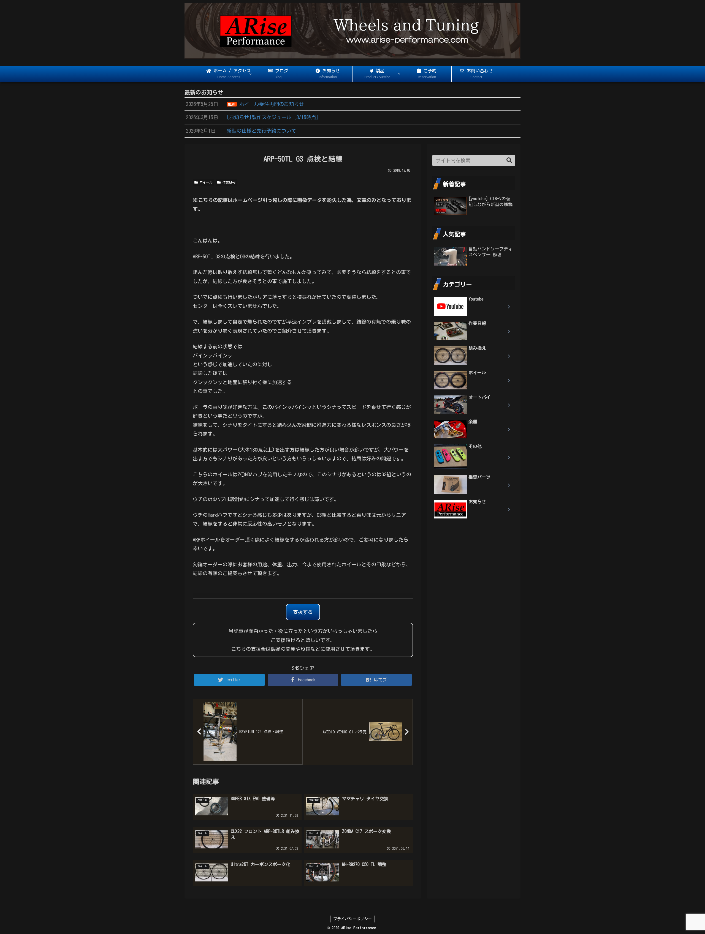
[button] (509, 160)
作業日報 (228, 182)
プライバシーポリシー (352, 919)
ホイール (205, 182)
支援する (303, 612)
